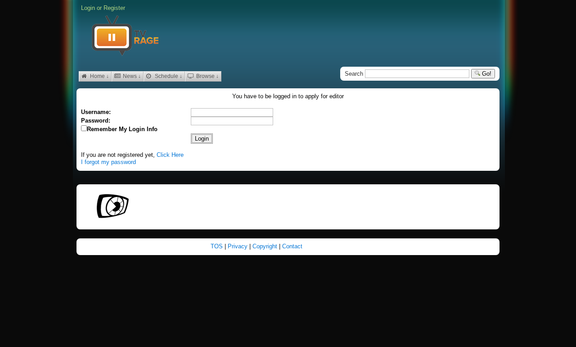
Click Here (170, 154)
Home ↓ (99, 76)
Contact (292, 246)
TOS (218, 246)
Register (114, 8)
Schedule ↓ (167, 76)
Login (88, 8)
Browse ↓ (207, 76)
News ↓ (131, 76)
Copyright (265, 246)
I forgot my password (108, 162)
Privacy (238, 246)
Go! (485, 73)
